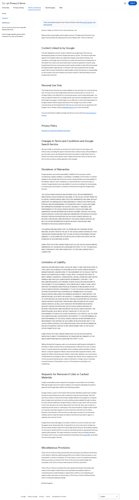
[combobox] (109, 496)
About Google (32, 496)
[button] (125, 3)
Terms (4, 13)
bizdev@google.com (68, 107)
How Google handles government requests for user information (13, 35)
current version (87, 22)
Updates (5, 18)
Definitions (6, 23)
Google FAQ (86, 435)
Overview (5, 8)
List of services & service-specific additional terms (14, 29)
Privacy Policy (18, 8)
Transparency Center (59, 496)
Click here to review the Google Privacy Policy (56, 131)
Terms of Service (34, 8)
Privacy (41, 496)
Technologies (50, 8)
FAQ (60, 8)
